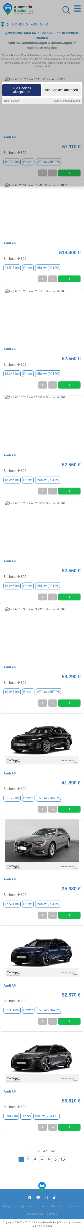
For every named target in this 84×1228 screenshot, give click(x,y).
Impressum (74, 1206)
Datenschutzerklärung (67, 100)
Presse (31, 1206)
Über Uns (57, 1206)
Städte (44, 1206)
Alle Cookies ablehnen (61, 90)
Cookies (51, 1213)
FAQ (21, 1206)
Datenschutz (35, 1213)
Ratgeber (9, 1206)
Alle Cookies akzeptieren (21, 90)
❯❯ (62, 1159)
